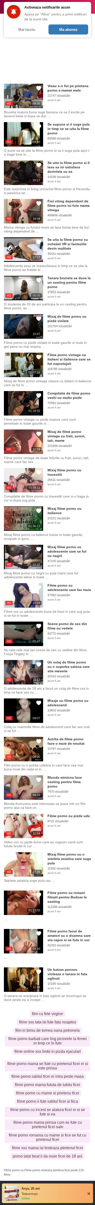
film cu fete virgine (47, 1014)
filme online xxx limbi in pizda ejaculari (47, 1051)
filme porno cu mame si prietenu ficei (47, 1093)
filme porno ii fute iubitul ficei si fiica (47, 1101)
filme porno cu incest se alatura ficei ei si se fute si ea (47, 1112)
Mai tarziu (26, 29)
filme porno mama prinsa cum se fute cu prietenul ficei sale (47, 1124)
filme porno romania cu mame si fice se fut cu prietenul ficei (47, 1137)
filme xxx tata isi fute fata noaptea (47, 1022)
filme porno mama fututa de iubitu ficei (47, 1085)
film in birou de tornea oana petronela (47, 1030)
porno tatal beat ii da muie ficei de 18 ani (47, 1156)
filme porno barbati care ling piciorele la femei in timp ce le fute (47, 1041)
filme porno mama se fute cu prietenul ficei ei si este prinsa (47, 1066)
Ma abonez (68, 29)
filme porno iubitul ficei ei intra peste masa (47, 1076)
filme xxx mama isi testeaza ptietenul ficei (47, 1148)
